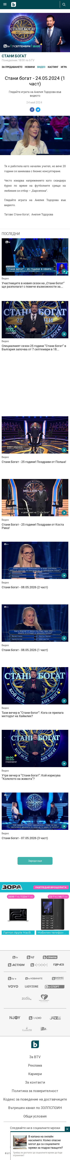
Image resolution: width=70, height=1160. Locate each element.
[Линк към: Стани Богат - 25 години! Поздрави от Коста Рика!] (35, 509)
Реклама (35, 1065)
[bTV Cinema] (50, 957)
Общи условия (35, 1116)
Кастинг (53, 66)
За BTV (35, 1057)
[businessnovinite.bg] (57, 978)
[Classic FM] (27, 1029)
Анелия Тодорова (42, 214)
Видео (41, 66)
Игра (64, 66)
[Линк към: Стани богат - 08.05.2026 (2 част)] (35, 572)
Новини (30, 66)
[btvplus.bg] (12, 978)
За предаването (12, 66)
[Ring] (57, 965)
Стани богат (14, 56)
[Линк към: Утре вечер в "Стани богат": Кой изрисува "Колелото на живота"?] (35, 760)
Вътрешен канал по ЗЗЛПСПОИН (35, 1108)
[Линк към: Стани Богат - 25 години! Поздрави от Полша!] (35, 446)
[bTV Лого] (35, 1044)
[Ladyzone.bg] (31, 986)
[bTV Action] (15, 965)
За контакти (35, 1082)
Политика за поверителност (35, 1091)
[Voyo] (12, 986)
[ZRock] (44, 1029)
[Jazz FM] (55, 1017)
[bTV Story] (37, 965)
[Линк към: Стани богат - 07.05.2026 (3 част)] (35, 823)
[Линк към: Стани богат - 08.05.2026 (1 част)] (35, 634)
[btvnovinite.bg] (34, 978)
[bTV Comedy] (30, 957)
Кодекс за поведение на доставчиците (35, 1099)
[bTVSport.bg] (53, 986)
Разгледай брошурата (50, 887)
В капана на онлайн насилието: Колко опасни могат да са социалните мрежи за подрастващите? (45, 1142)
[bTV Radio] (35, 1018)
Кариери (35, 1074)
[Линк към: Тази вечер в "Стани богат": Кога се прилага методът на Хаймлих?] (35, 697)
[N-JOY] (14, 1018)
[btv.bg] (15, 957)
